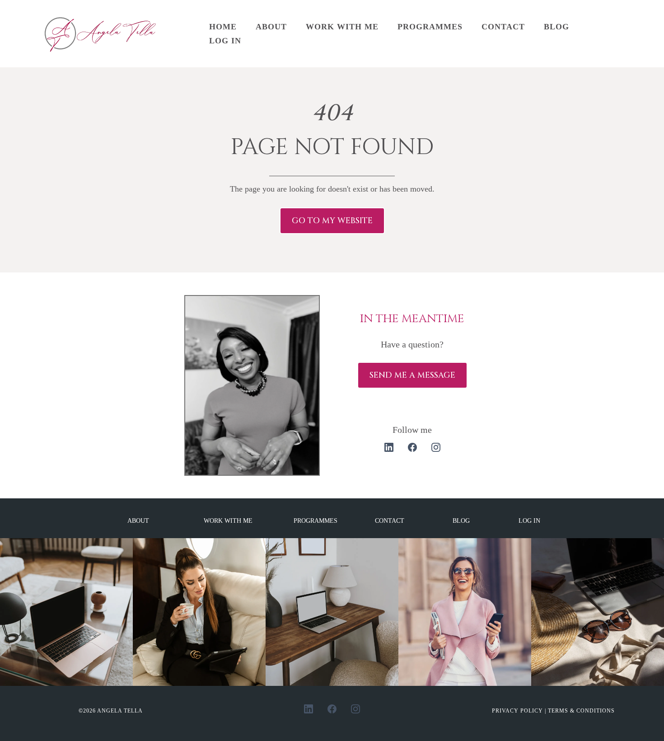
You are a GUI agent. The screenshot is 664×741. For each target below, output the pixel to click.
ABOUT (271, 26)
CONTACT (503, 26)
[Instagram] (436, 447)
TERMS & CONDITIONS (581, 711)
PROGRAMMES (430, 26)
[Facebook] (412, 447)
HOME (223, 26)
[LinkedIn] (389, 447)
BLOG (556, 26)
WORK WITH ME (342, 26)
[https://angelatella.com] (102, 33)
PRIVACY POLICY (518, 711)
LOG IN (225, 40)
